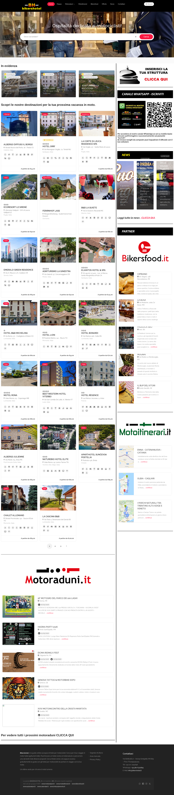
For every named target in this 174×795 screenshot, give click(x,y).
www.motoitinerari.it (63, 784)
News (112, 4)
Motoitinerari (82, 4)
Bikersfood (94, 4)
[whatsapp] (139, 784)
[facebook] (143, 784)
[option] (19, 83)
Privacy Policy (95, 759)
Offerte (104, 4)
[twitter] (149, 784)
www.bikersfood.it (78, 784)
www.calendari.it (43, 786)
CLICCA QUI (148, 217)
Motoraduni (69, 4)
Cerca (146, 37)
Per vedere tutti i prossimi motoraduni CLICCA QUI (37, 735)
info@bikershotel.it (134, 770)
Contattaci (121, 4)
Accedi (149, 4)
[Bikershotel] (32, 6)
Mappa (59, 4)
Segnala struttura (96, 753)
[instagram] (146, 784)
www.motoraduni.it (47, 784)
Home (51, 4)
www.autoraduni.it (29, 786)
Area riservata (95, 756)
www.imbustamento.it (57, 786)
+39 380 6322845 (137, 768)
